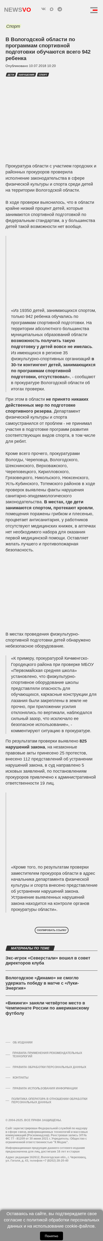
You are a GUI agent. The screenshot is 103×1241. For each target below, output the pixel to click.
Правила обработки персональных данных (49, 1067)
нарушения (26, 74)
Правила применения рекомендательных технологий (47, 1054)
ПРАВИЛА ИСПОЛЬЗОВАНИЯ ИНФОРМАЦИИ (45, 1088)
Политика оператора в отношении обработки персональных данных (49, 1100)
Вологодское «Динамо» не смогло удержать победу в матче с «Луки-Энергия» (42, 983)
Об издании (23, 1042)
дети (11, 74)
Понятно (51, 1236)
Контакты (21, 1077)
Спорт (13, 26)
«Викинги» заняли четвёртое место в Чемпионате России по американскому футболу (47, 1008)
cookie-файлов (80, 1226)
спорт (43, 74)
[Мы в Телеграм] (59, 9)
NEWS (17, 8)
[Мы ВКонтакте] (43, 9)
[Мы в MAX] (51, 9)
